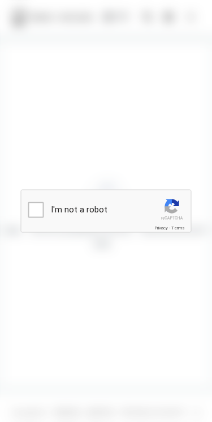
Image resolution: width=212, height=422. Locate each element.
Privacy (161, 228)
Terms (178, 228)
